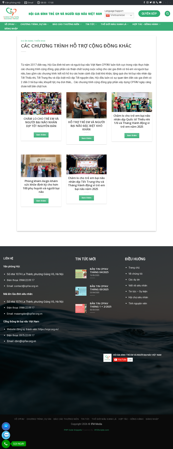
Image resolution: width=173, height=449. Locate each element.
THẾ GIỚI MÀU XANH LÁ (113, 24)
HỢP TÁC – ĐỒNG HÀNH (145, 24)
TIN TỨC (90, 24)
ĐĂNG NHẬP (11, 28)
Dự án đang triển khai (33, 41)
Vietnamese (117, 15)
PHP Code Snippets (73, 430)
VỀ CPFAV (9, 24)
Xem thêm (41, 135)
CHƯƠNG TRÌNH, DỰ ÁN (33, 24)
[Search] (167, 13)
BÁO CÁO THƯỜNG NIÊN (66, 24)
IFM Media (96, 424)
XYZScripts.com (101, 430)
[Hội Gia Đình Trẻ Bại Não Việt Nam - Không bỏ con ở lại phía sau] (11, 13)
